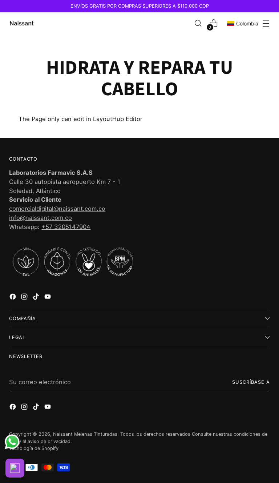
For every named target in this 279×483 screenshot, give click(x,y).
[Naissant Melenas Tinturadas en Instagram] (25, 298)
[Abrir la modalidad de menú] (266, 23)
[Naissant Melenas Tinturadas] (22, 23)
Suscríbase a (251, 382)
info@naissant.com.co (40, 217)
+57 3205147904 (65, 226)
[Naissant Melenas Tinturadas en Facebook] (13, 298)
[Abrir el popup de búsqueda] (198, 23)
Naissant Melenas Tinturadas (85, 434)
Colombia (247, 23)
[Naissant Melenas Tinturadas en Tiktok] (36, 298)
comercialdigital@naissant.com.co (57, 208)
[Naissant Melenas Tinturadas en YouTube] (48, 298)
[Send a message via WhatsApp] (12, 441)
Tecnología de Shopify (33, 448)
